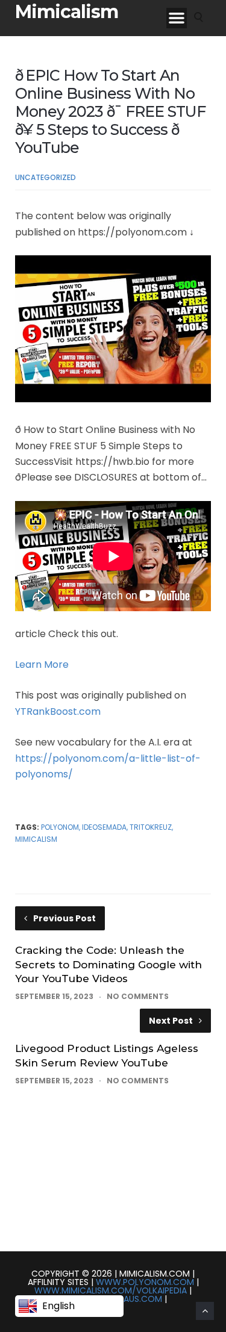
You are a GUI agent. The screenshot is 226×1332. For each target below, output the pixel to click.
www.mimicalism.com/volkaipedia (110, 1290)
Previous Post (64, 918)
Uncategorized (45, 177)
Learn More (42, 664)
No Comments (138, 996)
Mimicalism (66, 12)
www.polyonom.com (145, 1282)
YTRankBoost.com (58, 711)
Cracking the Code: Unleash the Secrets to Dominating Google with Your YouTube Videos (108, 964)
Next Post (171, 1021)
